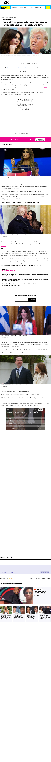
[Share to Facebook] (12, 68)
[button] (2, 3)
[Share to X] (21, 68)
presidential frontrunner (19, 342)
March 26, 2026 (25, 109)
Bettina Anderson (38, 194)
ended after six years (26, 191)
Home (2, 17)
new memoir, (7, 258)
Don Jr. (14, 398)
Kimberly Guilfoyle (10, 77)
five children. (25, 391)
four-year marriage (6, 261)
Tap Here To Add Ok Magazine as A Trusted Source (20, 139)
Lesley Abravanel (16, 63)
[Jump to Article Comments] (6, 68)
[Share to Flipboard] (30, 68)
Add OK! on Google (26, 71)
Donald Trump (12, 17)
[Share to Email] (41, 68)
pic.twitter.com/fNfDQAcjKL (25, 105)
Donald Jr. (40, 75)
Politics (6, 17)
